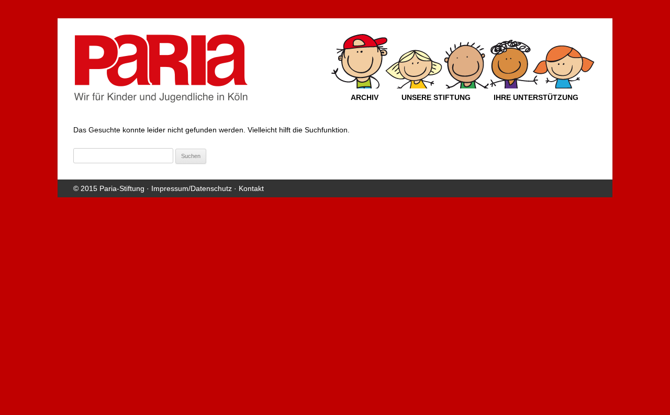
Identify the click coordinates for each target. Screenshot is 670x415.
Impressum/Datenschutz (191, 188)
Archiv (364, 97)
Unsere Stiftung (436, 97)
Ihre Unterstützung (536, 97)
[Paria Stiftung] (160, 99)
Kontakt (251, 188)
